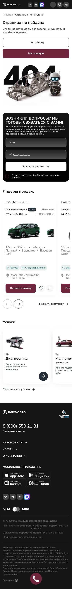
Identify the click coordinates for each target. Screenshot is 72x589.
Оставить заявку (21, 288)
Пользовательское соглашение (22, 537)
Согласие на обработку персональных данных (33, 532)
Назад (40, 42)
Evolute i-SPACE (17, 202)
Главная (8, 14)
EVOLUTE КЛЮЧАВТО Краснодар (25, 277)
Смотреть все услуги (16, 389)
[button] (18, 304)
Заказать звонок (33, 166)
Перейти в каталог (51, 304)
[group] (27, 356)
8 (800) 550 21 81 (21, 426)
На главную (36, 53)
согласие (23, 175)
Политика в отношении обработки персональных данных (36, 527)
